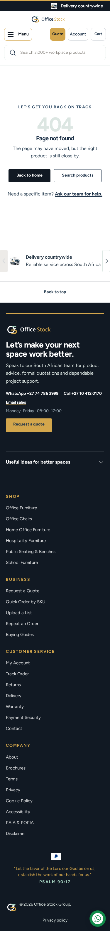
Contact (14, 728)
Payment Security (23, 717)
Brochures (16, 768)
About (12, 757)
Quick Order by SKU (25, 601)
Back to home (29, 175)
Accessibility (18, 811)
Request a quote (29, 424)
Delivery (13, 695)
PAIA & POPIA (20, 822)
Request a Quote (22, 591)
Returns (13, 684)
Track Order (17, 673)
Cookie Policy (19, 800)
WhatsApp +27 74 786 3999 (32, 393)
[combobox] (55, 52)
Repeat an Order (22, 623)
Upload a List (19, 612)
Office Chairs (19, 518)
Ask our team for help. (78, 194)
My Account (18, 663)
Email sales (16, 402)
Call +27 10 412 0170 (83, 393)
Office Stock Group (52, 904)
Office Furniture (21, 508)
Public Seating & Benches (30, 551)
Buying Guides (20, 634)
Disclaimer (16, 833)
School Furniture (22, 562)
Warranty (15, 706)
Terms (12, 779)
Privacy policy (55, 920)
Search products (78, 175)
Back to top (55, 291)
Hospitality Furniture (26, 540)
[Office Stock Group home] (38, 329)
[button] (98, 34)
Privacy (13, 790)
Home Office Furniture (28, 529)
